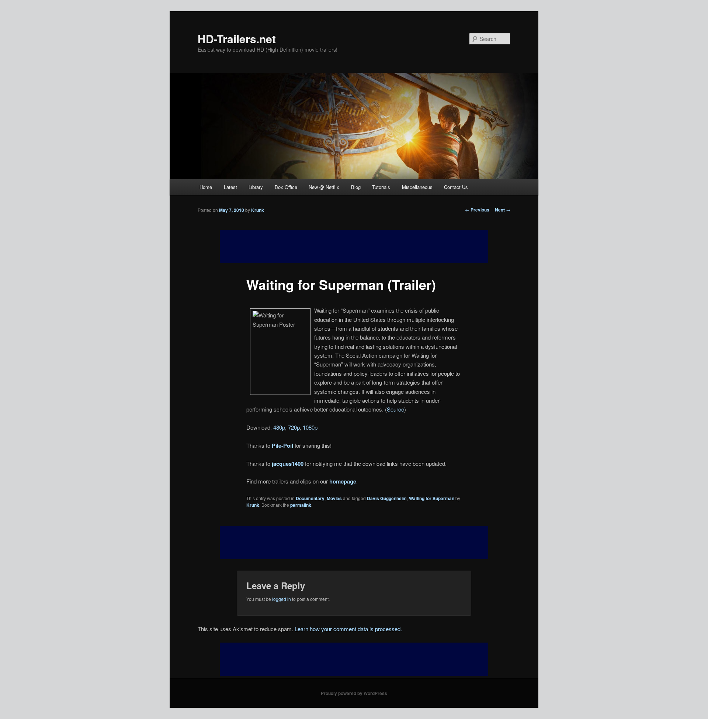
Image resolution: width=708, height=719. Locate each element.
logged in (281, 599)
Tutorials (381, 186)
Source (395, 409)
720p (294, 427)
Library (256, 186)
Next (502, 209)
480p (279, 427)
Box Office (286, 186)
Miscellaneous (417, 186)
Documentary (310, 498)
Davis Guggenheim (387, 498)
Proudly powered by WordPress (354, 693)
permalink (300, 505)
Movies (334, 498)
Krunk (257, 210)
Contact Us (456, 186)
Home (205, 186)
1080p (310, 427)
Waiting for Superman (431, 498)
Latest (230, 186)
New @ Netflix (324, 186)
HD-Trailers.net (237, 39)
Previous (477, 209)
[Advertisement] (354, 542)
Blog (356, 186)
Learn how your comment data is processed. (348, 629)
